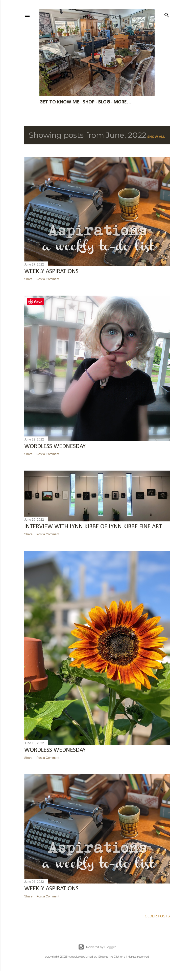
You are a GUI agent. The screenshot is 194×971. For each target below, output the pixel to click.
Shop (88, 102)
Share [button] (28, 279)
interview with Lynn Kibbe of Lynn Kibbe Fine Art (93, 526)
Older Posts (157, 916)
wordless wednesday (55, 446)
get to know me (59, 102)
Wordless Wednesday (55, 750)
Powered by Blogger (101, 947)
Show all (156, 137)
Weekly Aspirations (51, 271)
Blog (104, 102)
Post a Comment (47, 279)
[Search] (167, 14)
